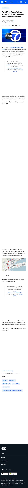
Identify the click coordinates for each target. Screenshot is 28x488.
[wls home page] (3, 448)
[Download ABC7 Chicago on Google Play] (13, 474)
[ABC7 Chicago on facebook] (2, 469)
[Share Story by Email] (16, 25)
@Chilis (8, 65)
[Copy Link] (19, 25)
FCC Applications (4, 483)
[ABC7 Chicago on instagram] (10, 469)
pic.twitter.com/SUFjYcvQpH (14, 68)
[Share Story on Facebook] (2, 25)
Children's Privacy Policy (6, 480)
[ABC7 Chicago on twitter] (6, 469)
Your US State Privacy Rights (17, 480)
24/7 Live (11, 2)
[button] (2, 2)
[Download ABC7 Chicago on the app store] (5, 474)
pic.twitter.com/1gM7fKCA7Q (15, 292)
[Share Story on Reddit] (9, 25)
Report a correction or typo (8, 371)
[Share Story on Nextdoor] (12, 25)
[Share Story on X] (6, 25)
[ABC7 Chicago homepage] (5, 2)
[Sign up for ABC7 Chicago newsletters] (13, 469)
